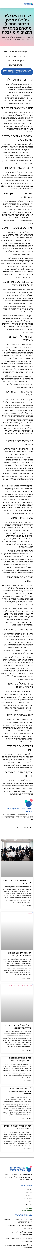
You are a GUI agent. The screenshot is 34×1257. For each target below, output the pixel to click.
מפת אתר (28, 1208)
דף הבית (30, 37)
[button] (2, 4)
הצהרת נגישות (27, 1211)
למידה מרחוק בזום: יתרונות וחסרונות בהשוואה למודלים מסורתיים (20, 1091)
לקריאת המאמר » (26, 906)
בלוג (25, 37)
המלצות (29, 1192)
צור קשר (29, 1205)
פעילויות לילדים (26, 1198)
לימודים (29, 1195)
